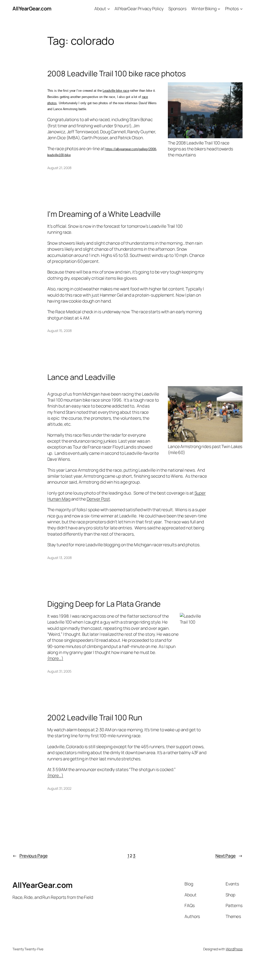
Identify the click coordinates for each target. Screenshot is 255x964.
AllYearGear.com (32, 8)
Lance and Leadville (81, 377)
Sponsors (177, 8)
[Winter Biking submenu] (219, 8)
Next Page (229, 856)
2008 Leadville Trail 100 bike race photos (116, 73)
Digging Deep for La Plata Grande (104, 603)
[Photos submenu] (241, 8)
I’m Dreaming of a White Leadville (104, 214)
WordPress (234, 949)
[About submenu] (108, 8)
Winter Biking (204, 8)
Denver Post (98, 499)
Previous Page (30, 856)
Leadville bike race (116, 90)
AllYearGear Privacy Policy (139, 8)
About (100, 8)
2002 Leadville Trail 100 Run (94, 717)
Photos (232, 8)
